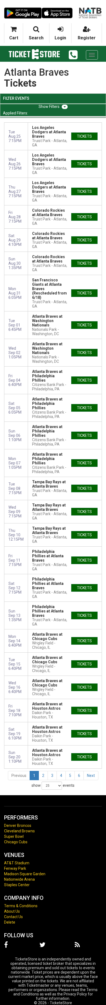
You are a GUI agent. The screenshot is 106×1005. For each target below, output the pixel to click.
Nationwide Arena (19, 879)
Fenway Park (15, 868)
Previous (18, 775)
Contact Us (13, 917)
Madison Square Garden (24, 874)
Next (91, 775)
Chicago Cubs (15, 842)
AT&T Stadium (16, 863)
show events (53, 785)
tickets (84, 136)
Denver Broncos (17, 825)
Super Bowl (14, 836)
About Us (12, 911)
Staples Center (17, 885)
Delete (9, 922)
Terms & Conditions (21, 906)
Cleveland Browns (19, 831)
